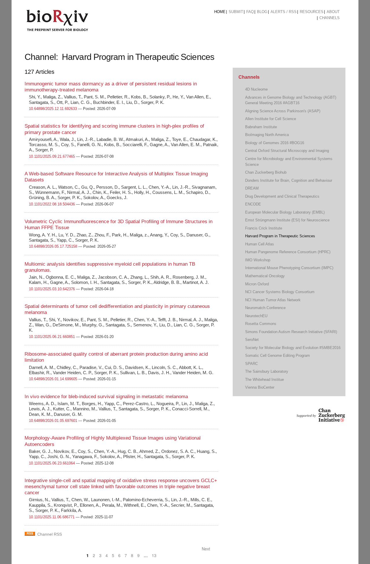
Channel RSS (49, 534)
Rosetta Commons (260, 324)
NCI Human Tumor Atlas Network (273, 300)
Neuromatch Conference (265, 308)
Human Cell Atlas (259, 244)
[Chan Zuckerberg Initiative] (320, 419)
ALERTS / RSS (284, 12)
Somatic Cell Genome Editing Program (277, 355)
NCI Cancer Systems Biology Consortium (279, 292)
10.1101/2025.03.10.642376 (52, 289)
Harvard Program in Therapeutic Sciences (280, 236)
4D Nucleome (256, 89)
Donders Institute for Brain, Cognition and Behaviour (288, 180)
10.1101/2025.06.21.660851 (52, 337)
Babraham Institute (261, 127)
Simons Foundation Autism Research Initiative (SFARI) (291, 332)
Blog (262, 12)
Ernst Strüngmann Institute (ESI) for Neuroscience (287, 220)
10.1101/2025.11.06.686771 (52, 517)
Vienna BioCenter (259, 387)
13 (154, 555)
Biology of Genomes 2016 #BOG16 (274, 143)
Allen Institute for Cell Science (270, 119)
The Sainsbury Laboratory (266, 371)
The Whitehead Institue (264, 379)
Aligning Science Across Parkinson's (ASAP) (282, 111)
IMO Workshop (257, 260)
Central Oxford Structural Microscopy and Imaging (287, 150)
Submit (236, 12)
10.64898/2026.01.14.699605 (53, 379)
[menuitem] (219, 12)
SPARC (251, 363)
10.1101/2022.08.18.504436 (52, 204)
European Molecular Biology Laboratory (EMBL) (285, 212)
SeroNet (252, 339)
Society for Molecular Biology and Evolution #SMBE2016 (293, 348)
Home (219, 12)
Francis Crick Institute (263, 228)
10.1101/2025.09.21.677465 (52, 156)
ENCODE (253, 204)
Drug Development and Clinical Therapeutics (282, 196)
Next (206, 549)
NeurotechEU (256, 316)
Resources (311, 12)
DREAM (252, 188)
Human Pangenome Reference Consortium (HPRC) (287, 252)
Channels (329, 18)
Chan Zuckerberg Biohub (265, 172)
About (333, 12)
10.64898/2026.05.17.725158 (53, 246)
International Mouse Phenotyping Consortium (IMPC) (289, 268)
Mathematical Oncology (265, 276)
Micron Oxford (257, 284)
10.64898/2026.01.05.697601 (53, 420)
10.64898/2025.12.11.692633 (53, 108)
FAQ (250, 12)
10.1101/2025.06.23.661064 (52, 463)
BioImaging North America (267, 135)
